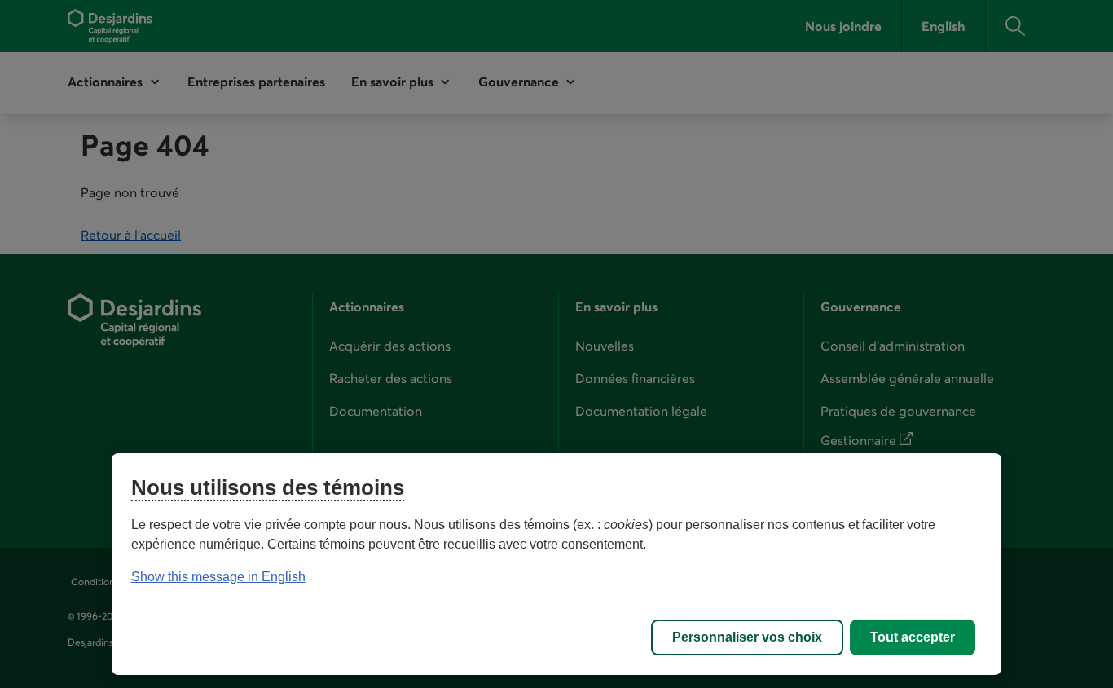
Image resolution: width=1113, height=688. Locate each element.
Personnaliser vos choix (747, 637)
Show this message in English (218, 577)
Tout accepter (912, 637)
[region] (557, 564)
